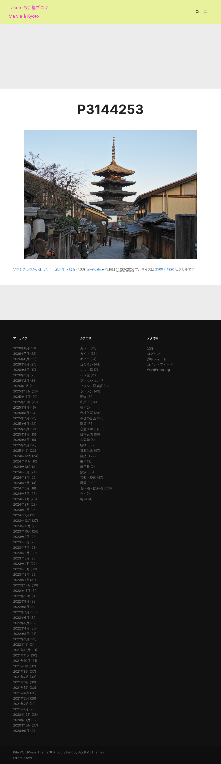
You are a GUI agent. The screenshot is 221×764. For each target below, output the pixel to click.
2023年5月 (21, 558)
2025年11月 (21, 397)
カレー (85, 348)
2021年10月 (21, 661)
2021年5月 (21, 688)
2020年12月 (22, 714)
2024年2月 (21, 510)
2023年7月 (21, 547)
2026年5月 (21, 364)
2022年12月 (22, 585)
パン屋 (85, 375)
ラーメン (86, 391)
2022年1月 (21, 644)
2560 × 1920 (164, 269)
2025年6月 (21, 424)
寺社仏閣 (86, 413)
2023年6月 (21, 553)
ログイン (153, 354)
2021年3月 (21, 698)
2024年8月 (21, 477)
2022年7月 (21, 612)
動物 (83, 397)
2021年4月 (21, 693)
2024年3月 (21, 504)
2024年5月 (21, 494)
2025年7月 (21, 418)
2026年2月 (21, 380)
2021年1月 (20, 709)
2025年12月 (22, 391)
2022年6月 (21, 618)
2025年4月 (21, 434)
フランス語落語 (91, 386)
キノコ (85, 359)
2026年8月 (21, 348)
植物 (83, 445)
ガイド (85, 354)
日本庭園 (86, 434)
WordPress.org (158, 370)
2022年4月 (21, 628)
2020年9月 (21, 731)
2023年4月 (21, 564)
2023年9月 (21, 537)
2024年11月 (22, 461)
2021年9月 (21, 666)
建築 (83, 424)
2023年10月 (22, 531)
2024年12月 (22, 456)
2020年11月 (21, 720)
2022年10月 (22, 596)
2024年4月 (21, 499)
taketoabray (96, 269)
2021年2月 (21, 704)
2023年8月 (21, 542)
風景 (83, 483)
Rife (16, 752)
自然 (83, 456)
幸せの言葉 (88, 418)
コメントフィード (160, 364)
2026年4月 (21, 370)
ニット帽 (86, 370)
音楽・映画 (88, 477)
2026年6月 (21, 359)
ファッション (89, 380)
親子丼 (85, 467)
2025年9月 (21, 407)
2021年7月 (21, 677)
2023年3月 (21, 569)
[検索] (197, 12)
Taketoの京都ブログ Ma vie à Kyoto (29, 12)
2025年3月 (21, 440)
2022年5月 (21, 623)
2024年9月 (21, 472)
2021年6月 (21, 682)
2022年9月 (21, 601)
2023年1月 (21, 580)
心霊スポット (89, 429)
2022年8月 (21, 607)
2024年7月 (21, 483)
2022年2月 (21, 639)
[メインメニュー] (205, 12)
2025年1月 (21, 450)
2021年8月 (21, 671)
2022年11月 (21, 591)
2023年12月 (22, 521)
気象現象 (86, 450)
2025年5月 (21, 429)
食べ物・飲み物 (91, 488)
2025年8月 (21, 413)
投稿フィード (156, 359)
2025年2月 (21, 445)
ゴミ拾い (86, 364)
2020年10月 (22, 725)
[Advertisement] (110, 56)
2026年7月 (21, 354)
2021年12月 (21, 650)
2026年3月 (21, 375)
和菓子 (85, 402)
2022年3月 (21, 634)
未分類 (85, 440)
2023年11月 (22, 526)
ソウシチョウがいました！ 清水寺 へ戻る (44, 269)
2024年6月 (21, 488)
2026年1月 (21, 386)
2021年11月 (21, 655)
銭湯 (83, 472)
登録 (150, 348)
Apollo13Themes (91, 752)
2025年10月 (22, 402)
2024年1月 (21, 515)
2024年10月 (22, 467)
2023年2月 (21, 574)
